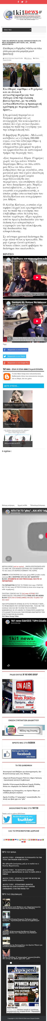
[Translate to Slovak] (41, 840)
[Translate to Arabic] (11, 840)
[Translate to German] (6, 840)
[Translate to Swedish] (43, 840)
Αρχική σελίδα (22, 505)
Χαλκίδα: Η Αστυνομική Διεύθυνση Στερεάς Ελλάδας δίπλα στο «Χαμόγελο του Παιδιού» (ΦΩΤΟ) (20, 933)
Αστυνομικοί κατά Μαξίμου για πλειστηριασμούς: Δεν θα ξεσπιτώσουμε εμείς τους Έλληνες (22, 907)
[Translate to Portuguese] (34, 840)
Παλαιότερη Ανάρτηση (37, 505)
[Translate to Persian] (29, 840)
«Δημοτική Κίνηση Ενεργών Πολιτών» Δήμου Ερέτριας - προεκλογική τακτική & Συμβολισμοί (21, 919)
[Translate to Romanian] (36, 840)
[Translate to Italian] (25, 840)
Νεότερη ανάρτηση (8, 505)
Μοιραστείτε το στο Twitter (16, 356)
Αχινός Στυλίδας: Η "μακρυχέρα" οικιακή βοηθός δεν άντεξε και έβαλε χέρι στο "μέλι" (21, 958)
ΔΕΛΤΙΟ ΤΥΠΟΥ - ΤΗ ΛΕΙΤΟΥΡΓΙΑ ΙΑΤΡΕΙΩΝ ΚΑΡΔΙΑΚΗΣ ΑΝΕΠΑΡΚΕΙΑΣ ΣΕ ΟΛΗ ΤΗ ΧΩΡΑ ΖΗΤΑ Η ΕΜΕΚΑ (22, 872)
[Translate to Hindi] (20, 840)
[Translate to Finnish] (18, 840)
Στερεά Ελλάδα (7, 60)
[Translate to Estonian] (15, 840)
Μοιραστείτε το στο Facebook (17, 350)
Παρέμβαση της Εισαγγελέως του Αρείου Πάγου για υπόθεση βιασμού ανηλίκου (22, 945)
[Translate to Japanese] (27, 840)
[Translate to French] (4, 840)
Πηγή (4, 344)
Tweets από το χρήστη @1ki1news (13, 813)
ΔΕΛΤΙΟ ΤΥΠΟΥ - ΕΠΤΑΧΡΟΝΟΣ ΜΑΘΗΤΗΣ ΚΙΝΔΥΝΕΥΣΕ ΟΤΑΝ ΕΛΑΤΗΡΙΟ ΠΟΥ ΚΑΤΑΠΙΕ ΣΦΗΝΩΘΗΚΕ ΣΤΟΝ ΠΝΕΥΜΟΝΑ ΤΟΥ (19, 887)
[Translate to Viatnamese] (25, 842)
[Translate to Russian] (38, 840)
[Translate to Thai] (22, 842)
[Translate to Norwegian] (31, 840)
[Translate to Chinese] (13, 840)
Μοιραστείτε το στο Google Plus (18, 363)
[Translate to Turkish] (9, 840)
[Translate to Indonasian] (22, 840)
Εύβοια (37, 58)
